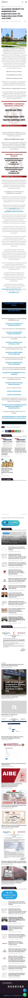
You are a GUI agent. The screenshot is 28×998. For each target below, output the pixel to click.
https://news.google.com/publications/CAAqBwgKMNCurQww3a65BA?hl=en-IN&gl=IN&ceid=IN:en (14, 406)
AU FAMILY (11, 523)
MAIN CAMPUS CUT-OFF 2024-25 (9, 714)
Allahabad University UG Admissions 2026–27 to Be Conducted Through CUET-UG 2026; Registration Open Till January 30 (17, 556)
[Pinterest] (12, 431)
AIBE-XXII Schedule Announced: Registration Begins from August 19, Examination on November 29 (17, 603)
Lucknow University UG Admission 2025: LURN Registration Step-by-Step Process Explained (16, 975)
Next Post (23, 514)
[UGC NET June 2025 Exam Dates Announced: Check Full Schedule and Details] (14, 661)
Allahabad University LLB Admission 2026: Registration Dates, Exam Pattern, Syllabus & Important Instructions (7, 451)
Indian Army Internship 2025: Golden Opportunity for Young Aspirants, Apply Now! (13, 806)
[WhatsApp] (16, 431)
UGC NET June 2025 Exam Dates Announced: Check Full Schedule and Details (12, 665)
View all (25, 435)
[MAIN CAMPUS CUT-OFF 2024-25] (14, 713)
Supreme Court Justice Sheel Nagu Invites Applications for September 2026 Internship (17, 587)
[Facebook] (6, 431)
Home (2, 6)
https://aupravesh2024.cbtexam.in (11, 289)
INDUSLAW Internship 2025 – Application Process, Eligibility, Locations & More (15, 943)
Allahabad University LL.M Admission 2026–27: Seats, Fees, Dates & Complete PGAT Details (20, 450)
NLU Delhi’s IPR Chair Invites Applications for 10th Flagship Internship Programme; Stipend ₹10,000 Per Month (16, 572)
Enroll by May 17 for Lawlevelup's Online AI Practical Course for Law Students (16, 548)
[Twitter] (9, 431)
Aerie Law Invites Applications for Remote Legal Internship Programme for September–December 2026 (16, 610)
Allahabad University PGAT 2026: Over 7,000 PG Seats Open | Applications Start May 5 (7, 471)
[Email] (19, 431)
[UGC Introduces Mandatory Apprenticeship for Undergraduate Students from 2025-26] (14, 880)
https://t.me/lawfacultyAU (14, 391)
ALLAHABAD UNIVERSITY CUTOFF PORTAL (14, 304)
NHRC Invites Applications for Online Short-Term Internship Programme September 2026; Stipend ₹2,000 (17, 580)
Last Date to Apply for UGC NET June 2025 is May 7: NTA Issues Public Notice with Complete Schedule (13, 862)
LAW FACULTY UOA (9, 894)
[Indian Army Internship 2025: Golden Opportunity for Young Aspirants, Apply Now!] (14, 804)
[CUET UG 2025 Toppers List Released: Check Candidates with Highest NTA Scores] (14, 735)
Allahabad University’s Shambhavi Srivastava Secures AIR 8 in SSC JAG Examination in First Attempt (13, 537)
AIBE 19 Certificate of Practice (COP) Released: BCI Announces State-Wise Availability (13, 826)
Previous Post (5, 514)
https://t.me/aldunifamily (14, 394)
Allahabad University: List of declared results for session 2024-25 (13, 764)
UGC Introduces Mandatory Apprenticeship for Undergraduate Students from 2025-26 (13, 882)
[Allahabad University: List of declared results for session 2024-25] (14, 762)
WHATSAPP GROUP (14, 311)
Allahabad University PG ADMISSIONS (13, 6)
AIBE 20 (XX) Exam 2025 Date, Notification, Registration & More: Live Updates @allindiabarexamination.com (11, 785)
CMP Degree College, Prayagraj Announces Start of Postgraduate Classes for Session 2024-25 (17, 936)
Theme (22, 995)
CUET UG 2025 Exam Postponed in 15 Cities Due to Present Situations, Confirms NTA (13, 696)
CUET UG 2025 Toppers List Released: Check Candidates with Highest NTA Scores (12, 737)
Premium (11, 995)
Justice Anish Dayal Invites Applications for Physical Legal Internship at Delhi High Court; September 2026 (16, 595)
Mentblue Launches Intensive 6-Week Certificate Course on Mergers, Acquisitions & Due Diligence (16, 928)
